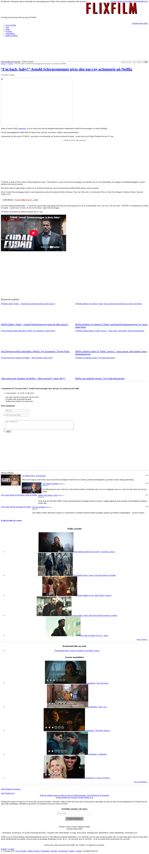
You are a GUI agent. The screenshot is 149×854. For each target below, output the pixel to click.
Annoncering (63, 851)
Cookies (11, 849)
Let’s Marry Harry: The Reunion (34, 476)
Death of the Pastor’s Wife (48, 495)
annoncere (22, 128)
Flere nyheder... (142, 639)
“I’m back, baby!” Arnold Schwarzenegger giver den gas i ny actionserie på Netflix (66, 69)
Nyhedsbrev (45, 851)
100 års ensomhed (38, 507)
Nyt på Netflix (11, 25)
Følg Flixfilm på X (8, 793)
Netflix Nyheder (34, 851)
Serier (8, 29)
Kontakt (4, 849)
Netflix (71, 851)
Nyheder (9, 31)
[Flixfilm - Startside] (111, 13)
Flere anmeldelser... (141, 782)
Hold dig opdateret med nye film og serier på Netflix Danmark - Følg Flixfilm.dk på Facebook (74, 795)
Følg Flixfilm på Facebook (10, 789)
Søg (145, 62)
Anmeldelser (10, 34)
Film (7, 27)
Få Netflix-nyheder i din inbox (74, 809)
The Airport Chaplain (50, 484)
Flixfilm (3, 63)
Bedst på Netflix (12, 36)
